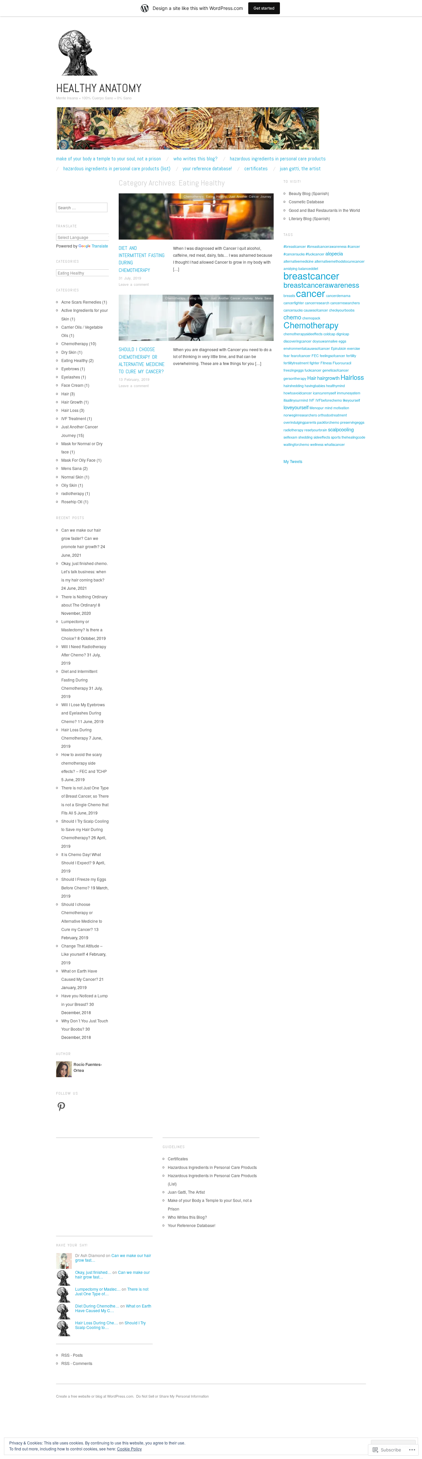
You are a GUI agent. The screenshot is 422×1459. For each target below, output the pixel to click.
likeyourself (351, 400)
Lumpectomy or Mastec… (98, 1289)
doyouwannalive (325, 341)
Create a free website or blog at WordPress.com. (95, 1396)
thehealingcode (353, 437)
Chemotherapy (193, 196)
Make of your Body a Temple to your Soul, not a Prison (108, 158)
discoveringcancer (298, 341)
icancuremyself (324, 392)
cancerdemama (338, 295)
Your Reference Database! (207, 168)
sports (336, 437)
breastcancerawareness (321, 285)
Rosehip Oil (71, 501)
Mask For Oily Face (78, 460)
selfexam (290, 437)
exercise (353, 348)
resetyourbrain (315, 429)
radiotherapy (72, 493)
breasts (289, 295)
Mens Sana (263, 298)
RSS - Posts (72, 1355)
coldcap (329, 333)
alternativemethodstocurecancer (340, 261)
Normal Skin (72, 477)
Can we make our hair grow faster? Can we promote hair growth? (81, 538)
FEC (315, 355)
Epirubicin (338, 348)
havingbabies (315, 385)
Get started (264, 8)
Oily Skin (69, 485)
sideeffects (322, 437)
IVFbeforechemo (329, 400)
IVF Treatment (73, 418)
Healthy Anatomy (98, 88)
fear (287, 355)
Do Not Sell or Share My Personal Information (172, 1396)
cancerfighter (294, 302)
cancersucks (293, 310)
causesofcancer (316, 310)
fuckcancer (313, 370)
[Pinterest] (61, 1106)
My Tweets (293, 461)
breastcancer (311, 275)
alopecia (334, 253)
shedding (305, 437)
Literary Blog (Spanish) (309, 218)
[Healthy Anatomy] (188, 131)
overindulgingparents (300, 422)
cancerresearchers (345, 302)
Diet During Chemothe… (97, 1306)
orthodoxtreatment (332, 415)
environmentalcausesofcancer (307, 348)
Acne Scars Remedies (81, 302)
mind (328, 407)
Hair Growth (72, 402)
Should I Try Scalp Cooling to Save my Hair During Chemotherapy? (85, 829)
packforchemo (328, 422)
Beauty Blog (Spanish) (309, 193)
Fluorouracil (342, 362)
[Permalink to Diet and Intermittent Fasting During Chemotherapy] (196, 218)
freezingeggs (294, 370)
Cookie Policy (129, 1448)
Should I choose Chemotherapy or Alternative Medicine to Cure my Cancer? (142, 360)
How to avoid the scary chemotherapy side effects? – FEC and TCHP (84, 762)
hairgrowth (328, 377)
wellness (316, 444)
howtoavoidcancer (298, 392)
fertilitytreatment (296, 362)
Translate (100, 246)
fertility (351, 355)
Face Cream (72, 385)
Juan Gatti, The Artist (300, 168)
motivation (341, 407)
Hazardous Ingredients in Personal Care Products (278, 158)
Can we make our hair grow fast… (113, 1257)
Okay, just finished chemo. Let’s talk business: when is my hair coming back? (84, 571)
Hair (65, 393)
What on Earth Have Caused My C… (113, 1308)
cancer (310, 293)
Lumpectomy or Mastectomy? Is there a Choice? (82, 629)
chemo (292, 317)
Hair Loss (69, 410)
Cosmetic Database (306, 201)
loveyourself (296, 407)
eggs (342, 341)
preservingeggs (352, 422)
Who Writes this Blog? (195, 158)
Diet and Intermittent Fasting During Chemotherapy (79, 679)
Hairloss (352, 377)
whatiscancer (334, 444)
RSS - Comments (76, 1363)
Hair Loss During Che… (96, 1322)
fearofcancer (301, 355)
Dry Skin (68, 352)
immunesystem (348, 392)
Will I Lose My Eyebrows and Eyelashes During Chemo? (83, 713)
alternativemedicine (299, 261)
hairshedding (294, 385)
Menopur (317, 407)
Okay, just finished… (93, 1272)
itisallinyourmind (296, 400)
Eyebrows (70, 368)
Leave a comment (134, 284)
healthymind (335, 385)
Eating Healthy (216, 196)
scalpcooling (341, 429)
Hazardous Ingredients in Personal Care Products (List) (116, 168)
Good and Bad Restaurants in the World (324, 210)
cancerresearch (317, 302)
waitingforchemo (296, 444)
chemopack (311, 317)
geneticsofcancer (335, 370)
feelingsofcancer (332, 355)
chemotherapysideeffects (303, 333)
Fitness (326, 362)
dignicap (342, 333)
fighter (314, 362)
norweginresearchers (300, 415)
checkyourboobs (341, 310)
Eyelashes (70, 377)
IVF (312, 400)
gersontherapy (295, 378)
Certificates (256, 168)
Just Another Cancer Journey (250, 196)
